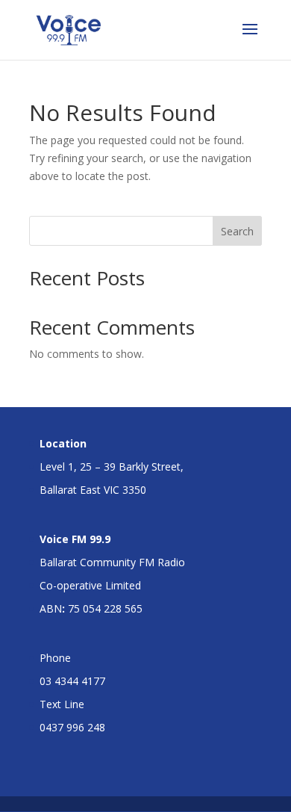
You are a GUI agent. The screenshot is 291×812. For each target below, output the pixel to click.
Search (237, 231)
